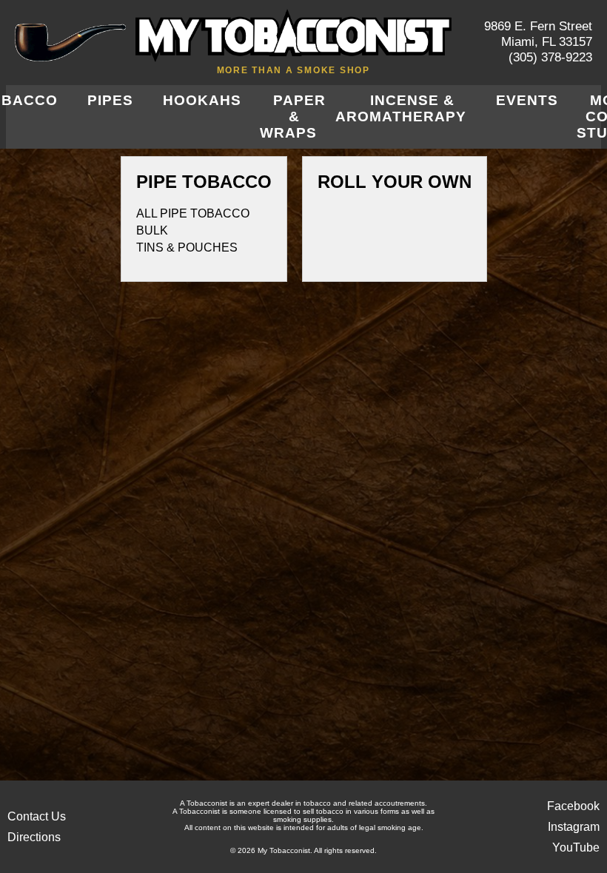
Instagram (574, 826)
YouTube (576, 847)
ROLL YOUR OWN (395, 182)
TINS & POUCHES (187, 247)
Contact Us (36, 816)
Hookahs (202, 100)
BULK (152, 230)
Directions (34, 837)
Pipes (110, 100)
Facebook (573, 806)
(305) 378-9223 (550, 57)
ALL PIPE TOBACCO (192, 213)
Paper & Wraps (293, 116)
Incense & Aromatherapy (400, 108)
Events (527, 100)
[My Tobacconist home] (70, 42)
